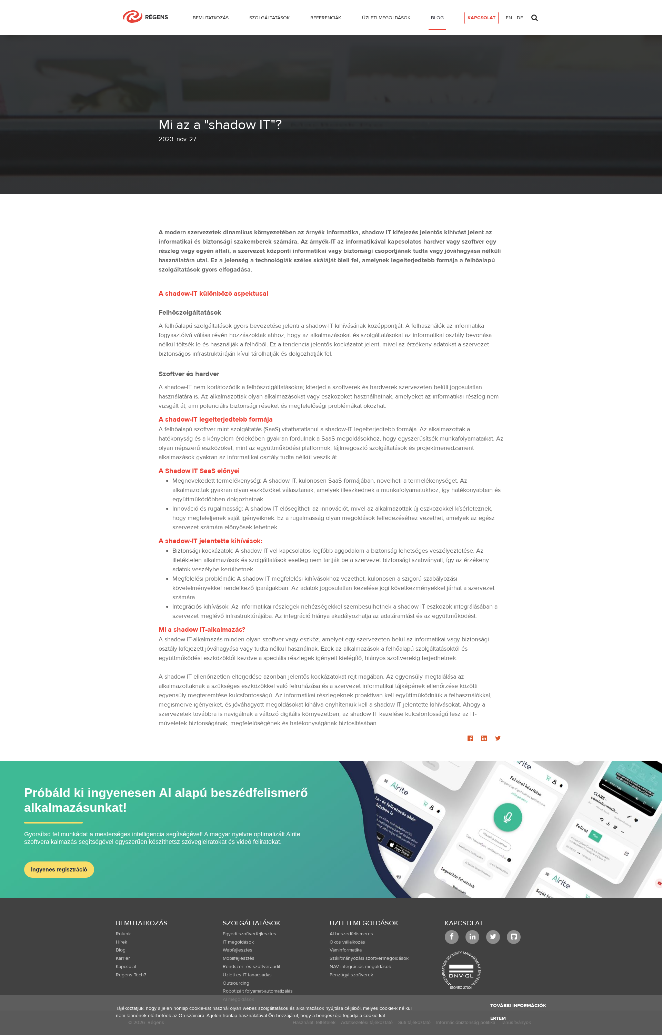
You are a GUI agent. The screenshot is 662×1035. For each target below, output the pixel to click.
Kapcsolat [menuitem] (126, 967)
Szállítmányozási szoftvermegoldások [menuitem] (369, 958)
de (520, 18)
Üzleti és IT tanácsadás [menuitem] (247, 975)
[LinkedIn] (484, 739)
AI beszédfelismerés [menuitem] (351, 934)
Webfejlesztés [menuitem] (237, 950)
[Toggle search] (534, 16)
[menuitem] (210, 19)
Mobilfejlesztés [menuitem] (238, 958)
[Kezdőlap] (148, 16)
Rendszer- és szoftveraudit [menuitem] (251, 967)
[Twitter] (497, 739)
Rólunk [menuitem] (123, 934)
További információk (518, 1006)
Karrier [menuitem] (123, 958)
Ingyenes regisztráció (59, 870)
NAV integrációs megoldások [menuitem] (360, 967)
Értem (498, 1018)
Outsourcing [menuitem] (236, 983)
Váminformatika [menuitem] (346, 950)
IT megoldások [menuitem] (238, 942)
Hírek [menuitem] (121, 942)
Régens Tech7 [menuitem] (131, 975)
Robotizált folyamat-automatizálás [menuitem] (258, 991)
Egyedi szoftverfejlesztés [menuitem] (249, 934)
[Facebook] (470, 739)
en (509, 18)
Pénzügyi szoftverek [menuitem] (351, 975)
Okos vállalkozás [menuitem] (347, 942)
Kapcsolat (464, 923)
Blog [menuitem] (121, 950)
